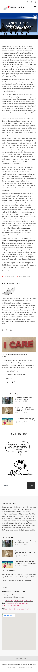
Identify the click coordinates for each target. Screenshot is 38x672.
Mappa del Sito (10, 667)
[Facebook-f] (27, 2)
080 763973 (9, 601)
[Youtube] (35, 2)
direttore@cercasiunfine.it (11, 605)
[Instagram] (31, 2)
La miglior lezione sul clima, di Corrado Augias (25, 398)
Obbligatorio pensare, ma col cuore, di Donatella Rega (25, 419)
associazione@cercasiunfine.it (17, 603)
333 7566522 (28, 601)
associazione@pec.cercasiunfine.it (17, 609)
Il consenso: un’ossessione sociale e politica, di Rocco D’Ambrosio (25, 409)
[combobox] (15, 485)
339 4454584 (18, 601)
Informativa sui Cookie (25, 667)
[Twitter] (21, 659)
